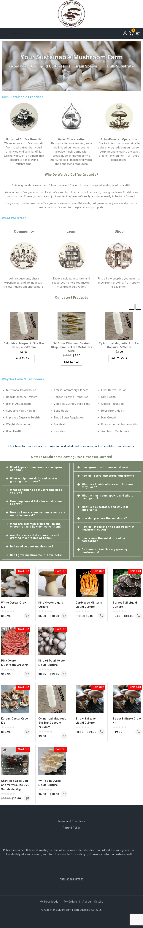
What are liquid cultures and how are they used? (107, 486)
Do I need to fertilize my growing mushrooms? (104, 551)
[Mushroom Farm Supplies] (71, 14)
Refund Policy (71, 827)
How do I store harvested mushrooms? (109, 475)
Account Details (92, 901)
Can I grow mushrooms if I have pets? (36, 555)
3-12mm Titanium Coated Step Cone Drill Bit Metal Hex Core (23, 347)
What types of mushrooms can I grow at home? (36, 468)
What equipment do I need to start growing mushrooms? (34, 480)
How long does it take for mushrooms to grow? (36, 502)
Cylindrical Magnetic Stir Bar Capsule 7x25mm (52, 723)
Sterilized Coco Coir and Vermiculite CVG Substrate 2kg (15, 785)
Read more (27, 615)
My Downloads (49, 901)
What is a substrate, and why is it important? (105, 508)
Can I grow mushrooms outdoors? (105, 467)
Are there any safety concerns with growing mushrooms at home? (35, 536)
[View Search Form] (71, 33)
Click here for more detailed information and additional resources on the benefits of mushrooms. (71, 446)
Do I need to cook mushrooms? (31, 546)
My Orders (70, 901)
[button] (138, 307)
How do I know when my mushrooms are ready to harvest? (38, 514)
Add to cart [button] (24, 362)
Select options (64, 615)
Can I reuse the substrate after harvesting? (103, 539)
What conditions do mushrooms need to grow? (36, 491)
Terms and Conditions (71, 821)
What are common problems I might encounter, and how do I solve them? (36, 525)
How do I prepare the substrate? (104, 518)
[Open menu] (137, 33)
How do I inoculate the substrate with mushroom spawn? (108, 528)
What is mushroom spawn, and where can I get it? (108, 497)
